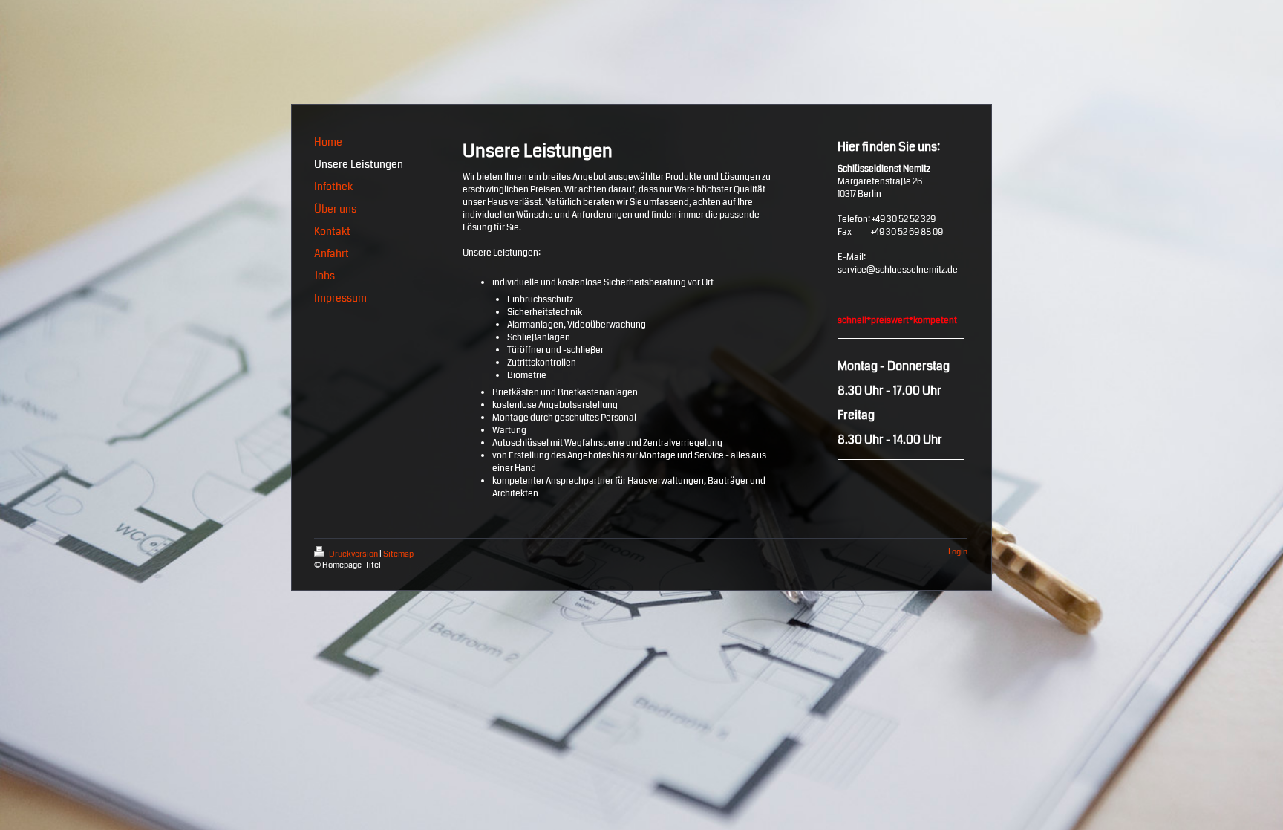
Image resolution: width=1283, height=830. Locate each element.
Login (957, 551)
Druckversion (353, 554)
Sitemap (398, 554)
